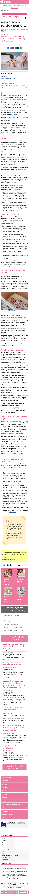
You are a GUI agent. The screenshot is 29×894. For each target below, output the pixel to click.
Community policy (6, 849)
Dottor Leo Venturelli (7, 713)
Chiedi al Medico (7, 5)
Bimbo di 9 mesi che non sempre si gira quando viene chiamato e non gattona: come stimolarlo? (14, 685)
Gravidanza (5, 780)
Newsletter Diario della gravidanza (10, 855)
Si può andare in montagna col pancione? (10, 748)
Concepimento (6, 777)
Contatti (3, 838)
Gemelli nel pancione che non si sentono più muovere (13, 646)
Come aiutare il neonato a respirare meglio (13, 85)
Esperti (3, 853)
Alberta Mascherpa (12, 29)
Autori (3, 851)
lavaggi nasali (4, 132)
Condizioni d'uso (5, 848)
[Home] (10, 1)
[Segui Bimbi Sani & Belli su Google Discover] (14, 16)
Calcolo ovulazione (7, 808)
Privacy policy (5, 846)
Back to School (14, 7)
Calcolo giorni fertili (7, 811)
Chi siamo (4, 840)
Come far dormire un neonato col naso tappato (14, 87)
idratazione (16, 407)
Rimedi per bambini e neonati (10, 83)
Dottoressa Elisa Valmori (8, 652)
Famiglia (4, 797)
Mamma (4, 794)
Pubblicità (4, 842)
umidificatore (7, 490)
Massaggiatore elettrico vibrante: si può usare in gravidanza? (14, 727)
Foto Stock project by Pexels (14, 311)
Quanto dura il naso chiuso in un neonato (13, 81)
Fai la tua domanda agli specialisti (14, 767)
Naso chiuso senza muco (9, 78)
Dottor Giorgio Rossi (7, 693)
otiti (2, 340)
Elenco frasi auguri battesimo (14, 630)
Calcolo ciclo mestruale (9, 818)
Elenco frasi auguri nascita (13, 627)
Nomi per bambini (7, 814)
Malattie (4, 791)
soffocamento (12, 512)
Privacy (3, 844)
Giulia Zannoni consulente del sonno (10, 670)
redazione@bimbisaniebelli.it (11, 886)
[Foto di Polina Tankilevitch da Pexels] (14, 61)
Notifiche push (5, 859)
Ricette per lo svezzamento (13, 621)
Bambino (4, 787)
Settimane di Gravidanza (20, 5)
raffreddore (5, 114)
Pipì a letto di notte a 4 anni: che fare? (13, 708)
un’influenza (13, 114)
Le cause (4, 76)
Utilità (3, 801)
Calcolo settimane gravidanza (11, 804)
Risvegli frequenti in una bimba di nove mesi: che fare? (12, 664)
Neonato (7, 10)
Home (2, 10)
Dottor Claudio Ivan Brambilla (9, 733)
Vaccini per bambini (11, 624)
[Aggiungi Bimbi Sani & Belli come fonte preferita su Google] (14, 564)
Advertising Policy (6, 857)
